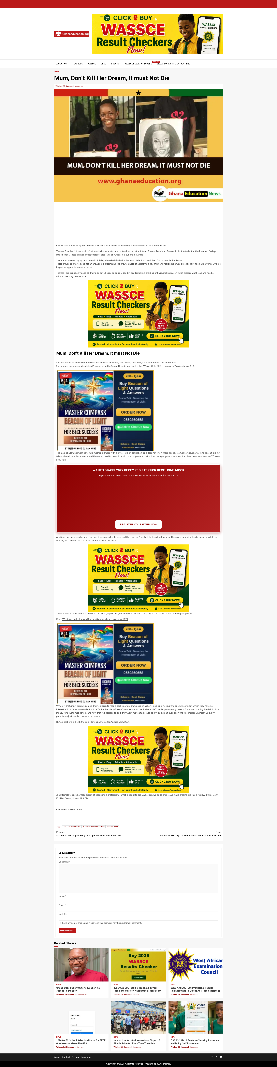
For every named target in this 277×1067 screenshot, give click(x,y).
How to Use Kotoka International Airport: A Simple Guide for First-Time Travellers (138, 1017)
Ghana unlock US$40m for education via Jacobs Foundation (81, 964)
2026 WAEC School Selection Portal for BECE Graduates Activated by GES (81, 1017)
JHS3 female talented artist (93, 827)
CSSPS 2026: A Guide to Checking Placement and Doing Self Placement (196, 1017)
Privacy (75, 1057)
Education (61, 64)
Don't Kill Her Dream (71, 827)
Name (62, 896)
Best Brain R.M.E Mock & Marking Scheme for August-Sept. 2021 (96, 722)
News (56, 71)
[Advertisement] (138, 223)
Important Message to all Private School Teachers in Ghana (190, 834)
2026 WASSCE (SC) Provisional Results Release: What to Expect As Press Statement (196, 964)
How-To (115, 64)
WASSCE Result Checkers (138, 63)
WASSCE (92, 64)
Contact (66, 1057)
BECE (103, 64)
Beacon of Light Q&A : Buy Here (173, 64)
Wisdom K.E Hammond (65, 86)
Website (63, 914)
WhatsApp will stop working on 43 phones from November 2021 (95, 619)
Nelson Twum (112, 827)
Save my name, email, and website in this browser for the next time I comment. (102, 923)
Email (62, 905)
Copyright (86, 1057)
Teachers (77, 64)
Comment (64, 862)
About (57, 1057)
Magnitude (150, 1064)
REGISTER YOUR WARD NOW (138, 524)
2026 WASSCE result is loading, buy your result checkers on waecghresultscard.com (138, 964)
